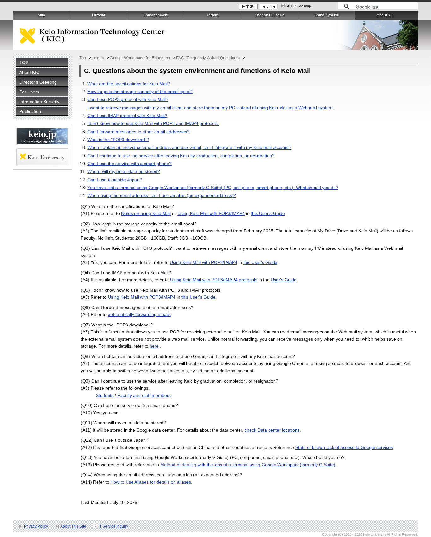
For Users (29, 91)
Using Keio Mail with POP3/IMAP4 (211, 213)
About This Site (73, 526)
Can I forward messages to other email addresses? (138, 131)
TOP (23, 62)
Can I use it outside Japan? (114, 179)
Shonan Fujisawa (270, 15)
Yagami (212, 15)
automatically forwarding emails (139, 314)
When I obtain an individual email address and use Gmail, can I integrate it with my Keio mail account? (189, 147)
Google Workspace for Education (140, 58)
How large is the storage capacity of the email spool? (140, 91)
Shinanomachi (155, 15)
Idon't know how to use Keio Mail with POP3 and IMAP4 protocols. (153, 123)
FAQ (288, 6)
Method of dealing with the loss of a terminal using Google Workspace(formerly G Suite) (247, 464)
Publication (30, 111)
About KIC (29, 72)
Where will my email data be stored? (123, 171)
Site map (304, 6)
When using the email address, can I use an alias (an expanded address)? (161, 195)
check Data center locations (272, 430)
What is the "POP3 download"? (118, 139)
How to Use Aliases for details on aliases (150, 482)
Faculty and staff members (144, 395)
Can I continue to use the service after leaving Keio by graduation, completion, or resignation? (181, 155)
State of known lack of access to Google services (344, 447)
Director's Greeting (38, 82)
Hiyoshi (98, 15)
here (154, 346)
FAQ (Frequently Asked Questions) (208, 58)
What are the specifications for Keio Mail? (128, 83)
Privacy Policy (36, 526)
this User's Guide (268, 213)
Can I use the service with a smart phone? (129, 163)
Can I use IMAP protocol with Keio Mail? (127, 115)
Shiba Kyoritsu (326, 15)
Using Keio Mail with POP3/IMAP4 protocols (213, 279)
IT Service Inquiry (113, 526)
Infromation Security (39, 101)
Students (105, 395)
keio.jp (98, 58)
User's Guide (284, 279)
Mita (41, 15)
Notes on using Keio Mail (146, 213)
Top (83, 58)
